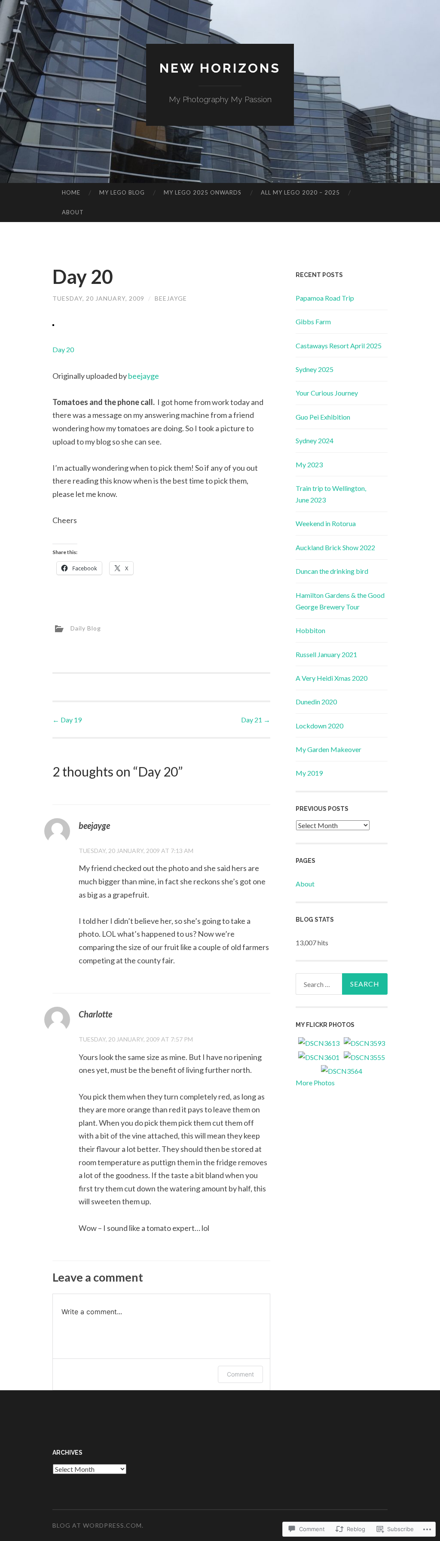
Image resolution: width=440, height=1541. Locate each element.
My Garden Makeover (328, 749)
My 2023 (309, 464)
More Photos (315, 1082)
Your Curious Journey (327, 393)
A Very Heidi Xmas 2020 (331, 678)
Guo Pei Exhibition (323, 417)
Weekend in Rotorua (326, 523)
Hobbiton (310, 630)
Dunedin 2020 (316, 701)
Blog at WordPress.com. (98, 1525)
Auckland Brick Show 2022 (335, 547)
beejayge (143, 376)
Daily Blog (85, 628)
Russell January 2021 (326, 654)
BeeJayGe (171, 298)
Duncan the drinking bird (332, 571)
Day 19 (67, 720)
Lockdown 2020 (319, 726)
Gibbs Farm (313, 321)
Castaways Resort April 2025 (339, 345)
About (73, 212)
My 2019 (309, 773)
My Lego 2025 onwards (202, 192)
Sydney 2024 (314, 440)
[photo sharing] (53, 323)
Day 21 (255, 720)
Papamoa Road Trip (325, 298)
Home (71, 192)
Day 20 (63, 349)
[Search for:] (342, 984)
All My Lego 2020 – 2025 (300, 192)
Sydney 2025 (314, 369)
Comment (240, 1374)
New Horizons (220, 68)
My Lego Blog (122, 192)
